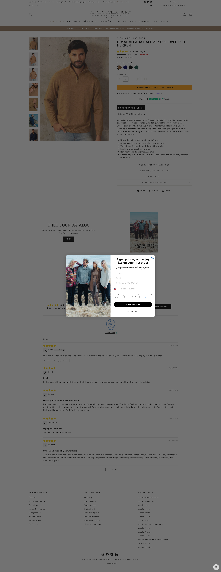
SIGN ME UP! (133, 304)
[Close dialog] (152, 257)
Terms (148, 297)
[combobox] (116, 289)
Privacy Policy (143, 297)
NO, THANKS (133, 311)
